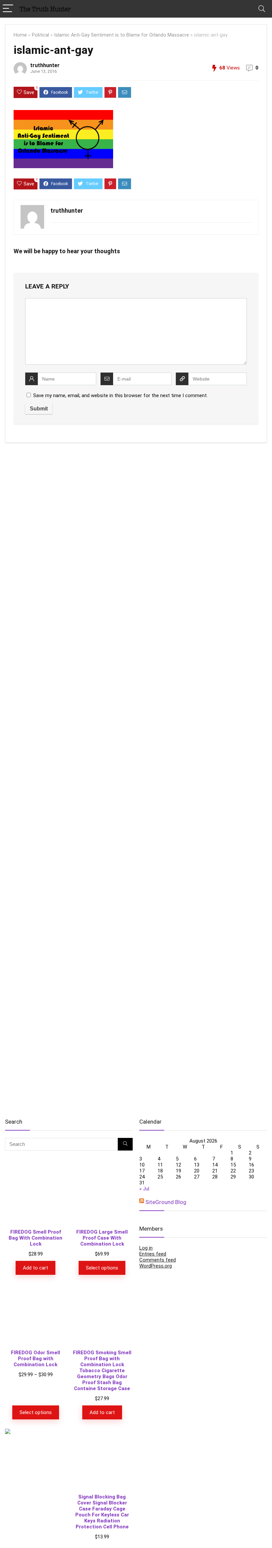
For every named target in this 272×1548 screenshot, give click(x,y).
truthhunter (45, 65)
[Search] (262, 9)
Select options (102, 1268)
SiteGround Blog (165, 1202)
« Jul (144, 1189)
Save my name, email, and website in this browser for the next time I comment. (120, 395)
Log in (146, 1248)
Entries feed (152, 1254)
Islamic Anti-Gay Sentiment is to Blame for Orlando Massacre (121, 35)
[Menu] (8, 9)
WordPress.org (155, 1266)
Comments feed (157, 1260)
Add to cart (35, 1268)
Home (20, 35)
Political (40, 35)
